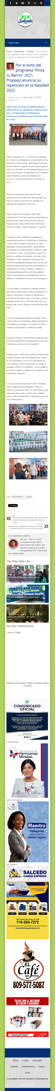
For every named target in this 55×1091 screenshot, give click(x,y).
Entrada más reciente (16, 683)
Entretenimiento (28, 1067)
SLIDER (29, 496)
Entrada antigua (41, 683)
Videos (41, 1067)
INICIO (16, 1060)
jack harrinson (27, 1085)
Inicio (27, 1073)
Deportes (14, 1067)
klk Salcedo (28, 1079)
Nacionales (17, 496)
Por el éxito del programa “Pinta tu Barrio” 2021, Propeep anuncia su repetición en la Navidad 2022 (27, 78)
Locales (25, 1060)
